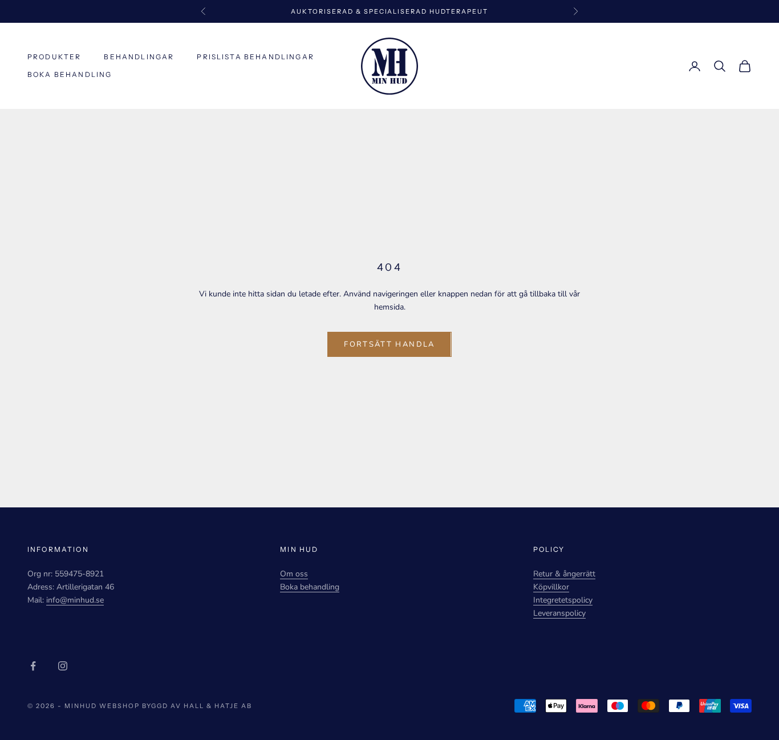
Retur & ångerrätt (564, 573)
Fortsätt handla (389, 344)
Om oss (294, 573)
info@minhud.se (75, 600)
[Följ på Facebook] (33, 666)
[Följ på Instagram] (62, 666)
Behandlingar (139, 56)
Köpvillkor (551, 587)
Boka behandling (69, 74)
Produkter (54, 56)
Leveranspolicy (559, 613)
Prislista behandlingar (255, 56)
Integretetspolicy (563, 600)
